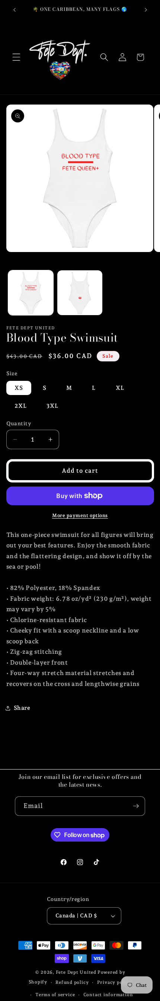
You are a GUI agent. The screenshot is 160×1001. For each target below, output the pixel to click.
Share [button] (22, 707)
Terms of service (55, 994)
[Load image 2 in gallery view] (79, 292)
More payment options (80, 515)
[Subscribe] (136, 806)
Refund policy (72, 982)
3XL (52, 405)
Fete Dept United (76, 972)
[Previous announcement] (14, 10)
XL (120, 387)
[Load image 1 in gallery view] (30, 292)
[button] (16, 57)
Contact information (108, 994)
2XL (21, 405)
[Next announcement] (146, 10)
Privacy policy (114, 982)
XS (19, 387)
